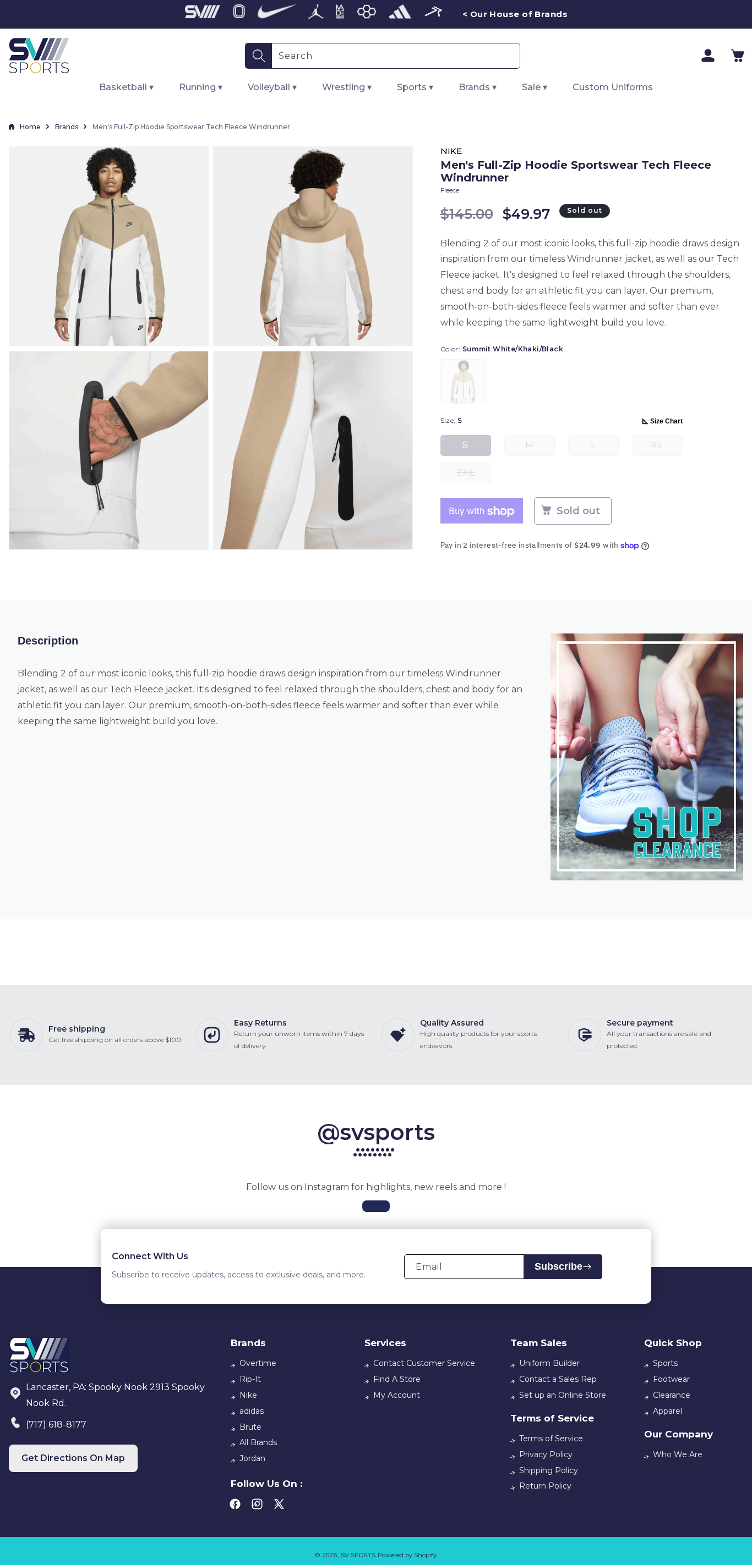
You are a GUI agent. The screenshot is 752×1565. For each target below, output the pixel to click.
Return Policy (545, 1486)
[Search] (259, 55)
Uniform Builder (549, 1363)
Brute (250, 1427)
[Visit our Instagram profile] (376, 1206)
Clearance (671, 1395)
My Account (396, 1395)
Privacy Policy (546, 1454)
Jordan (252, 1458)
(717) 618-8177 (56, 1424)
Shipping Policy (548, 1470)
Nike (248, 1395)
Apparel (667, 1411)
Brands (66, 127)
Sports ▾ (415, 87)
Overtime (257, 1363)
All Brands (258, 1442)
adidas (251, 1411)
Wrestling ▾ (347, 87)
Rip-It (250, 1379)
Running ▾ (200, 87)
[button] (738, 55)
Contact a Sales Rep (558, 1379)
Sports (665, 1363)
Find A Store (397, 1379)
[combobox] (396, 55)
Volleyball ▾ (272, 87)
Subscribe (558, 1266)
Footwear (671, 1379)
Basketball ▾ (126, 87)
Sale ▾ (534, 87)
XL (667, 448)
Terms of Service (551, 1438)
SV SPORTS (358, 1555)
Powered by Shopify (407, 1555)
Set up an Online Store (562, 1395)
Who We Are (677, 1454)
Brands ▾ (478, 87)
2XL (473, 476)
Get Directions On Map (73, 1458)
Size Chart (666, 422)
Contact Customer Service (424, 1363)
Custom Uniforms (613, 87)
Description (48, 641)
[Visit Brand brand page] (202, 14)
